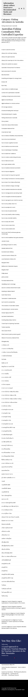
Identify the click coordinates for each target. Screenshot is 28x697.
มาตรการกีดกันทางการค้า (8, 463)
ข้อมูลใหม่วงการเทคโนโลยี (8, 366)
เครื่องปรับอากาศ (5, 535)
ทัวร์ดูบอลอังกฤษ (5, 673)
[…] (9, 42)
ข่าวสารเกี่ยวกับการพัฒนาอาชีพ (9, 395)
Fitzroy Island (5, 121)
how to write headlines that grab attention (12, 237)
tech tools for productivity (8, 302)
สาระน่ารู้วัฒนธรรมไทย (7, 510)
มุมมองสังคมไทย (5, 470)
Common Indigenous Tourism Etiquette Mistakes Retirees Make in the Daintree (14, 627)
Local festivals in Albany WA (9, 259)
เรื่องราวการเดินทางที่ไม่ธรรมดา (9, 556)
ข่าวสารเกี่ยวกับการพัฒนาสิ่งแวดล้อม (10, 391)
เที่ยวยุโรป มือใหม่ (6, 549)
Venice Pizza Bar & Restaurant (9, 667)
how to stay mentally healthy (9, 218)
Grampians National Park (8, 128)
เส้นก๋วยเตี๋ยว (4, 675)
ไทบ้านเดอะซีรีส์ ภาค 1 (7, 592)
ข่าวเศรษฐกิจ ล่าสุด (6, 413)
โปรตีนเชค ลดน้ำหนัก (6, 588)
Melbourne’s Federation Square (10, 266)
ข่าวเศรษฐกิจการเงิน (6, 420)
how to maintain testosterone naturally (12, 189)
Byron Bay (4, 85)
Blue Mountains (5, 75)
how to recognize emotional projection (11, 196)
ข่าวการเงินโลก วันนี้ (6, 377)
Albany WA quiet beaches (8, 57)
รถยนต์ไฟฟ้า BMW (6, 485)
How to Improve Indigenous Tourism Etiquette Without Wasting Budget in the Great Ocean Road (13, 615)
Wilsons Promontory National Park (10, 338)
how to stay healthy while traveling (10, 214)
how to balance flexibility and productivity (12, 135)
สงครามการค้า (5, 499)
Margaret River (5, 262)
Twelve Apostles (6, 327)
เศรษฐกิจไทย (4, 571)
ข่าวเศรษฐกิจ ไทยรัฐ (6, 416)
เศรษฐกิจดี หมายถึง (6, 563)
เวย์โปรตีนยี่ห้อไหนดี (6, 560)
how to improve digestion (8, 171)
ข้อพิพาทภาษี (5, 363)
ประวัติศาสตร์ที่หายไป (7, 442)
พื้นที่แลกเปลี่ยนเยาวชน (7, 459)
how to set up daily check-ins (9, 203)
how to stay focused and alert (9, 211)
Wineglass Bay (5, 341)
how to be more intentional (8, 139)
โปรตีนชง (4, 585)
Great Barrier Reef (6, 132)
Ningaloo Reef (5, 270)
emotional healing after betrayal (10, 110)
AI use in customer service (8, 49)
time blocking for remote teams (10, 309)
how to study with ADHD (8, 221)
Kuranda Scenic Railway (8, 252)
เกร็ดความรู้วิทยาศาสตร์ (7, 528)
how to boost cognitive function (10, 143)
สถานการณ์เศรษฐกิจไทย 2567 (9, 502)
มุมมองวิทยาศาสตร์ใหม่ (7, 467)
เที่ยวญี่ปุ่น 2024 (5, 542)
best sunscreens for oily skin (9, 71)
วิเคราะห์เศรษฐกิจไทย (7, 495)
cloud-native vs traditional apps (10, 89)
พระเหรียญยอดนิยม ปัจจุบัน (8, 456)
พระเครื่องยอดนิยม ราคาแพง (8, 452)
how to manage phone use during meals (12, 193)
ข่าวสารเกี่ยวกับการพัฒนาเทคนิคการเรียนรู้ (11, 399)
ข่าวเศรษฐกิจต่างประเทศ (7, 424)
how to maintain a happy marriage (10, 186)
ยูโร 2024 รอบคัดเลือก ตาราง (8, 477)
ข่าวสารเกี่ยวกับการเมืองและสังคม (9, 402)
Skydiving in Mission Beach (8, 291)
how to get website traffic (8, 164)
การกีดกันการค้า (5, 345)
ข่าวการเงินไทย (5, 381)
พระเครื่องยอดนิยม (6, 449)
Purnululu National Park (7, 280)
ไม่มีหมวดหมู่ (5, 596)
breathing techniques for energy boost (11, 78)
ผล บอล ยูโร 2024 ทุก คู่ (7, 445)
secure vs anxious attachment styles (11, 287)
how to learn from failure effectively (11, 182)
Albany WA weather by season (9, 64)
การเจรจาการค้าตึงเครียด (7, 348)
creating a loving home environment (11, 96)
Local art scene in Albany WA (9, 255)
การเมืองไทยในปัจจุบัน (7, 356)
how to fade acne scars (8, 160)
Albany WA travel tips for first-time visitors (12, 60)
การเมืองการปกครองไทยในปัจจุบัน (9, 352)
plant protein (5, 277)
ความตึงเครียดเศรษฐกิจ (7, 434)
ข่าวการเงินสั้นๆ (5, 373)
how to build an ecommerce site (10, 146)
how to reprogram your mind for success (12, 200)
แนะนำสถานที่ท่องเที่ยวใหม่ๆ (8, 581)
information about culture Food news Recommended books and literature (10, 8)
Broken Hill (4, 82)
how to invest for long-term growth (11, 175)
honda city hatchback (7, 672)
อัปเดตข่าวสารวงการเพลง (7, 520)
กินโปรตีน (4, 359)
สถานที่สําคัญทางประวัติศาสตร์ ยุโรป (10, 506)
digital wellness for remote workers (11, 103)
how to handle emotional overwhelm (11, 168)
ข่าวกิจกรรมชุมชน (6, 384)
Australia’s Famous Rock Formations (11, 67)
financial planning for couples (9, 114)
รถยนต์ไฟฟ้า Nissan (6, 488)
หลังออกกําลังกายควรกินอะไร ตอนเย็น (10, 517)
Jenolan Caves (5, 241)
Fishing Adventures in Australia (9, 26)
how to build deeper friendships (10, 150)
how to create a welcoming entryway (11, 157)
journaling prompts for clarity (9, 244)
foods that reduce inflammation (10, 125)
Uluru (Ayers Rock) (6, 330)
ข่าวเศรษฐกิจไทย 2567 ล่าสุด (8, 427)
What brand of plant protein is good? (11, 334)
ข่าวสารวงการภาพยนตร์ (7, 388)
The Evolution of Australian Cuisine (10, 305)
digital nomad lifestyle (7, 100)
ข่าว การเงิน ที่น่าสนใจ (7, 370)
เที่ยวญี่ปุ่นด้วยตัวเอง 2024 (7, 545)
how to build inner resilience (9, 153)
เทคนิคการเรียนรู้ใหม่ (6, 538)
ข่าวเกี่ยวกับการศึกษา (6, 406)
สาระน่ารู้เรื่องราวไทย (7, 513)
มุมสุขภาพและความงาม (7, 474)
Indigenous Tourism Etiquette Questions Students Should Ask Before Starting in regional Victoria (13, 608)
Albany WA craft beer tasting (9, 53)
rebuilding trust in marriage (8, 284)
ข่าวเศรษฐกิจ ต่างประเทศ (7, 409)
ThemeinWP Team (19, 689)
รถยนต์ (3, 481)
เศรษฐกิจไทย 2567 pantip (8, 574)
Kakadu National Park (7, 248)
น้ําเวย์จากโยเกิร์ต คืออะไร (8, 438)
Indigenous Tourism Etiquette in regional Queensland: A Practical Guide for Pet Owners (13, 602)
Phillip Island (5, 273)
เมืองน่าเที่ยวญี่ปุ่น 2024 (7, 553)
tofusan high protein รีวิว (8, 313)
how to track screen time (8, 225)
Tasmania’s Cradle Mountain (9, 298)
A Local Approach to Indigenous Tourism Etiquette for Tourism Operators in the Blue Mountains (13, 621)
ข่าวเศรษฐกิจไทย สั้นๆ (7, 431)
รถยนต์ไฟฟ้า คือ (5, 492)
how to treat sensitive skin (8, 229)
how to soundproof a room (8, 207)
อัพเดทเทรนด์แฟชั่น (6, 524)
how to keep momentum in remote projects (13, 178)
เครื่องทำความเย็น (6, 531)
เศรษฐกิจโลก (5, 567)
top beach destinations (7, 316)
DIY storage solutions (7, 107)
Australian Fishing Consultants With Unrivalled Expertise (12, 31)
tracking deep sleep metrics (9, 320)
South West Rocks (6, 295)
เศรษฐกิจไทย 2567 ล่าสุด (7, 578)
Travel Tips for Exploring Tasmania (10, 323)
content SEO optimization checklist (11, 92)
